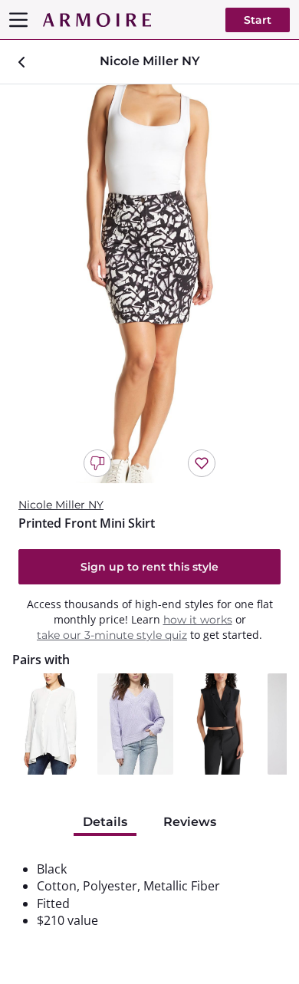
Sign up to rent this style (149, 567)
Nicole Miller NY (61, 505)
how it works (197, 620)
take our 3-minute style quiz (112, 635)
